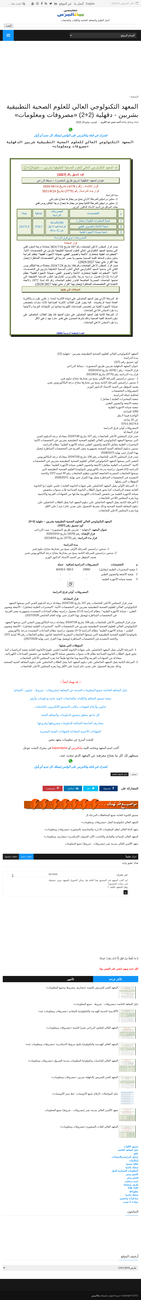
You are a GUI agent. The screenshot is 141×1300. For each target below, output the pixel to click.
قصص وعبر (132, 1177)
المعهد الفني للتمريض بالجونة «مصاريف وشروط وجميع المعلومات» (82, 987)
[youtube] (32, 3)
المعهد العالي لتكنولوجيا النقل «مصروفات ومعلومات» (109, 822)
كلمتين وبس (132, 1174)
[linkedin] (55, 3)
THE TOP (133, 1188)
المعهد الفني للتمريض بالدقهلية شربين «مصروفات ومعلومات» (84, 1077)
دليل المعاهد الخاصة (119, 774)
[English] (90, 3)
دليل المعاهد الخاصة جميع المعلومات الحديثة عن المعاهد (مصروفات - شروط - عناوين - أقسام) (70, 690)
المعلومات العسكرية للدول (125, 1170)
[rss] (46, 3)
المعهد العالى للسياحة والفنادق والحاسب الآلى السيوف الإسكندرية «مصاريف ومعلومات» (91, 836)
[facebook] (42, 3)
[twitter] (50, 3)
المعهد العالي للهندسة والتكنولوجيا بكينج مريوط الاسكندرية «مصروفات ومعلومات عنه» (72, 1044)
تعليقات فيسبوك (11, 857)
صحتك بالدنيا (132, 1167)
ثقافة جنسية (132, 1164)
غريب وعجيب (131, 1181)
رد (125, 892)
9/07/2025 (53, 874)
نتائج (136, 1153)
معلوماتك (133, 1191)
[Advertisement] (70, 69)
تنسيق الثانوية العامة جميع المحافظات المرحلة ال (112, 815)
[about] (65, 3)
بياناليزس (95, 1295)
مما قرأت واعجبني (129, 1198)
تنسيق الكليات (131, 1146)
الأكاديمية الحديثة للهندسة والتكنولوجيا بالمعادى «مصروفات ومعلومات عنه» (78, 1011)
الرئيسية (134, 96)
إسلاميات (133, 1160)
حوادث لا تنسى (130, 1201)
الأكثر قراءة (115, 979)
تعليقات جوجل (26, 857)
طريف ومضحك (130, 1184)
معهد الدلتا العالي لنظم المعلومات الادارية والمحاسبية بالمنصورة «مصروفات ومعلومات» (91, 829)
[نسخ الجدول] (70, 584)
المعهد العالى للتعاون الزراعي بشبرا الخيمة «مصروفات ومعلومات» (82, 1027)
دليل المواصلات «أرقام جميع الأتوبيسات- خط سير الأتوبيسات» (85, 1093)
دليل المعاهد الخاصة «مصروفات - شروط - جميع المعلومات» (106, 1004)
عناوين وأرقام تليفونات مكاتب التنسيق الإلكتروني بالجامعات (70, 706)
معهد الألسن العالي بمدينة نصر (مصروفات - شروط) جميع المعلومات (101, 843)
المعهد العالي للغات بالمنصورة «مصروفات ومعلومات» (89, 1126)
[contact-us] (79, 3)
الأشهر (70, 979)
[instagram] (37, 3)
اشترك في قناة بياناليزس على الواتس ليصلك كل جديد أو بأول (70, 135)
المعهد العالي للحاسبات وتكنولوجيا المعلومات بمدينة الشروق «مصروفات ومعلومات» (73, 1060)
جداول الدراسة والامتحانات (125, 1157)
